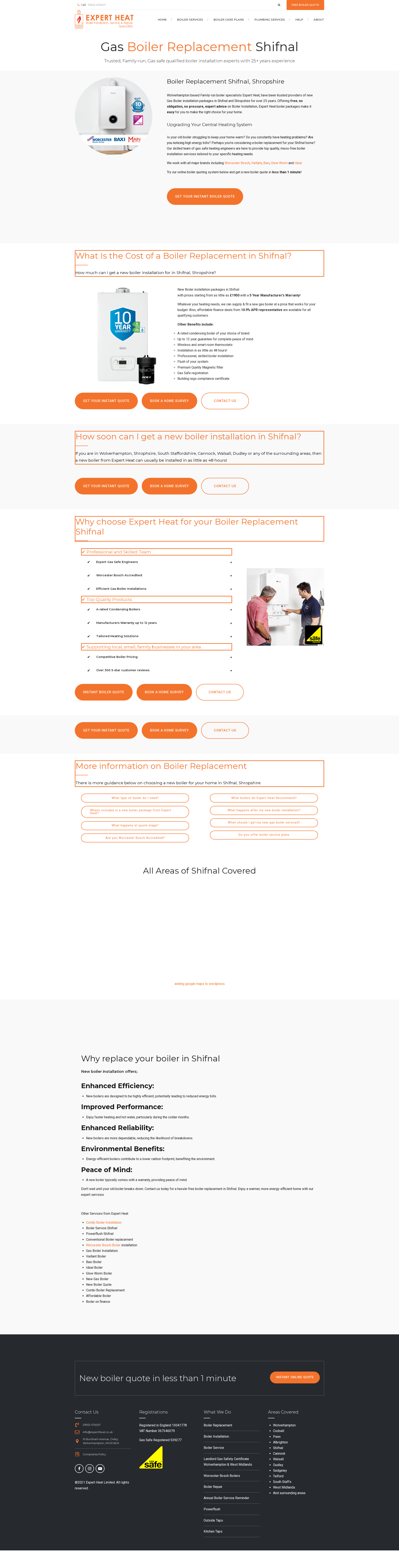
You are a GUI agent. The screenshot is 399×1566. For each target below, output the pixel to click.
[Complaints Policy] (77, 1454)
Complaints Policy (94, 1454)
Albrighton (280, 1442)
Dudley (278, 1465)
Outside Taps (213, 1520)
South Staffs (282, 1482)
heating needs (242, 154)
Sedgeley (280, 1471)
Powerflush (212, 1509)
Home (162, 19)
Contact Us (87, 1412)
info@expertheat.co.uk (98, 1432)
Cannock (279, 1453)
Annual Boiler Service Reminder (226, 1498)
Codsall (278, 1431)
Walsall (278, 1459)
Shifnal (278, 1448)
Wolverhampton (284, 1425)
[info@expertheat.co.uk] (77, 1432)
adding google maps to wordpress (200, 984)
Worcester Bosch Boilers (222, 1476)
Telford (278, 1476)
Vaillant (256, 163)
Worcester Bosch (237, 163)
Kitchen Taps (213, 1531)
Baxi (266, 163)
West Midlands (284, 1487)
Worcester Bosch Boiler (103, 1245)
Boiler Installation (216, 1436)
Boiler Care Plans (228, 19)
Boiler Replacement (218, 1425)
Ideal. (298, 163)
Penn (277, 1437)
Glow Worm (279, 163)
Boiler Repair (213, 1487)
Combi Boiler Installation (104, 1222)
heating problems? (293, 137)
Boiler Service (214, 1448)
